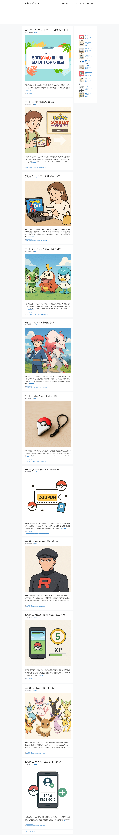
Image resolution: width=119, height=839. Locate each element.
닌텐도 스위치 (35, 387)
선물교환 (31, 825)
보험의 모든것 (29, 93)
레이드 (27, 825)
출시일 (40, 387)
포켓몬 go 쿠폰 (42, 533)
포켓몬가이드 (39, 753)
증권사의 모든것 (74, 3)
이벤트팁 (36, 533)
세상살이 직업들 (89, 3)
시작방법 (40, 167)
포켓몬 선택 (46, 314)
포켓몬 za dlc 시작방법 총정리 (39, 102)
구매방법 (35, 240)
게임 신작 (30, 387)
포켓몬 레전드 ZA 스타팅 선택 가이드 (43, 249)
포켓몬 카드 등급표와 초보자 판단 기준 (88, 95)
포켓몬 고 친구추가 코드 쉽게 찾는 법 (43, 761)
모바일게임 (32, 533)
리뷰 (31, 461)
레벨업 (33, 680)
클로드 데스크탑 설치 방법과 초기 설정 (88, 50)
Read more (28, 90)
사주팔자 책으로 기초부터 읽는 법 (88, 67)
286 (31, 831)
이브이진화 (34, 753)
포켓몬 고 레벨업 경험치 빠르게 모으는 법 (45, 614)
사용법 (33, 461)
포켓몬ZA (44, 167)
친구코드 (39, 825)
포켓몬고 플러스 (42, 461)
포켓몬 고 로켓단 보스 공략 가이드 (41, 541)
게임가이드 (31, 240)
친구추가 (35, 825)
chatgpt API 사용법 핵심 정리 (88, 43)
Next (34, 831)
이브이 (30, 753)
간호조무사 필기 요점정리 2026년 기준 (88, 73)
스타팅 (35, 314)
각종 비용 (82, 3)
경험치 (30, 680)
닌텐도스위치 (35, 167)
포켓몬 (39, 606)
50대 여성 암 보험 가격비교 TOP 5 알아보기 (46, 29)
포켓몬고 (37, 461)
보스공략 (36, 606)
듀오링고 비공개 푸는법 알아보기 (88, 37)
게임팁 (27, 680)
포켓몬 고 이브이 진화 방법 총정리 (41, 688)
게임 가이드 (28, 314)
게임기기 (28, 461)
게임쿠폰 (28, 533)
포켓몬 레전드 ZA (40, 314)
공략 (32, 314)
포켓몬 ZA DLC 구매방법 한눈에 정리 (43, 175)
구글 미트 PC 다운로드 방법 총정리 (88, 88)
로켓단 (32, 606)
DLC (27, 167)
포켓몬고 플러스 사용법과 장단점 (41, 396)
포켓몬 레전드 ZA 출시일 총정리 (40, 322)
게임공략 (30, 167)
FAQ (27, 387)
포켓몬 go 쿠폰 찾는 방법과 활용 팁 (42, 469)
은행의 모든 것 (65, 3)
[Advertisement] (59, 15)
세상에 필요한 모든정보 (33, 3)
